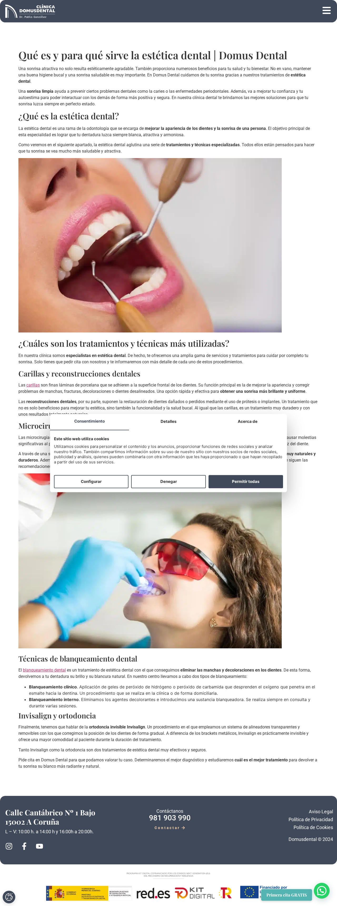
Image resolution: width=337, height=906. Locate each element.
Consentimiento (89, 421)
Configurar (91, 481)
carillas (33, 385)
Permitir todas (245, 481)
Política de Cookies (313, 827)
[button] (194, 11)
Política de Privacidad (311, 819)
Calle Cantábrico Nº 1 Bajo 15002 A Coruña (50, 816)
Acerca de (247, 421)
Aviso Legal (321, 811)
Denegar (168, 481)
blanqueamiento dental (44, 670)
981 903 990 (170, 818)
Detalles (168, 421)
